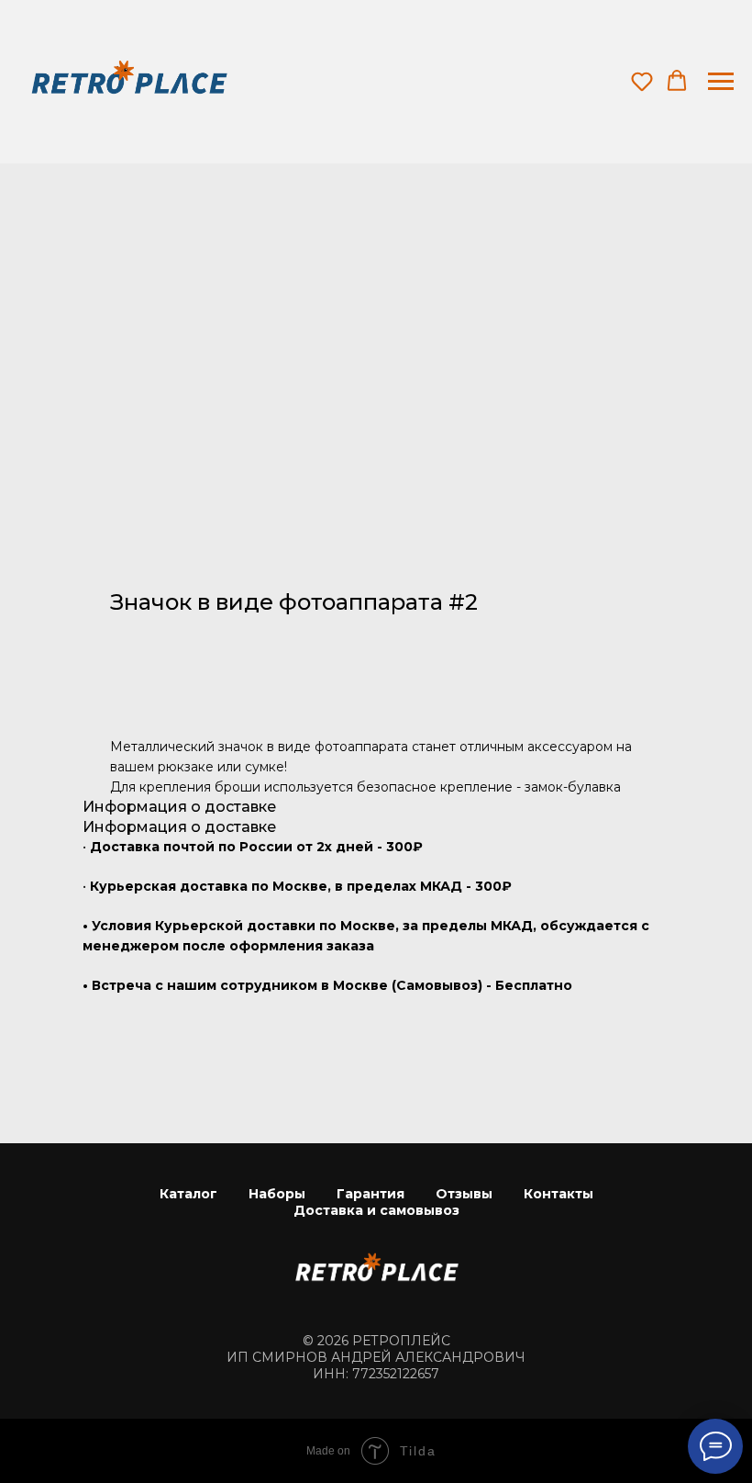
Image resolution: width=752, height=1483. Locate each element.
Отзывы (464, 1193)
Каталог (188, 1193)
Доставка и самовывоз (376, 1210)
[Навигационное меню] (721, 82)
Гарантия (370, 1193)
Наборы (277, 1193)
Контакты (558, 1193)
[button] (642, 81)
